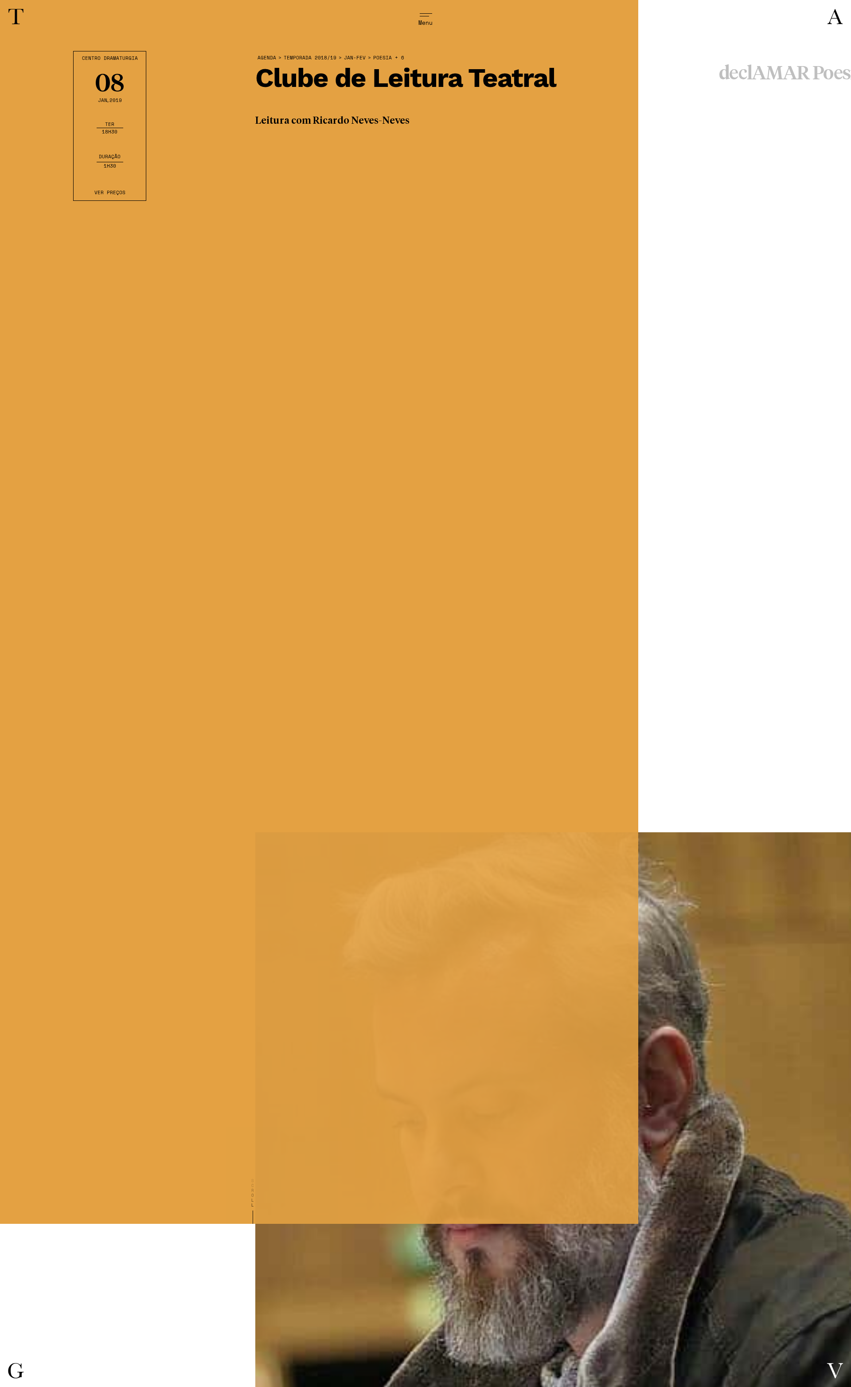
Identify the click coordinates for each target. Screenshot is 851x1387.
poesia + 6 (388, 58)
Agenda (267, 58)
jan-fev (355, 58)
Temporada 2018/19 (310, 58)
